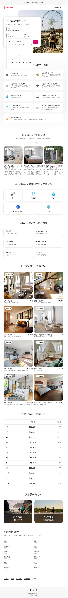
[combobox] (22, 30)
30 (30, 63)
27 (19, 63)
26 (16, 63)
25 (13, 63)
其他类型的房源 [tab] (17, 535)
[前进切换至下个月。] (29, 41)
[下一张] (36, 142)
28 (23, 63)
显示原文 (40, 2)
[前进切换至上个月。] (9, 41)
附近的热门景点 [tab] (28, 535)
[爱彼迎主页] (8, 7)
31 (9, 66)
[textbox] (14, 36)
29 (26, 63)
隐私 (31, 595)
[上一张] (30, 142)
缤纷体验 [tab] (38, 535)
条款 (35, 595)
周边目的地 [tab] (7, 535)
